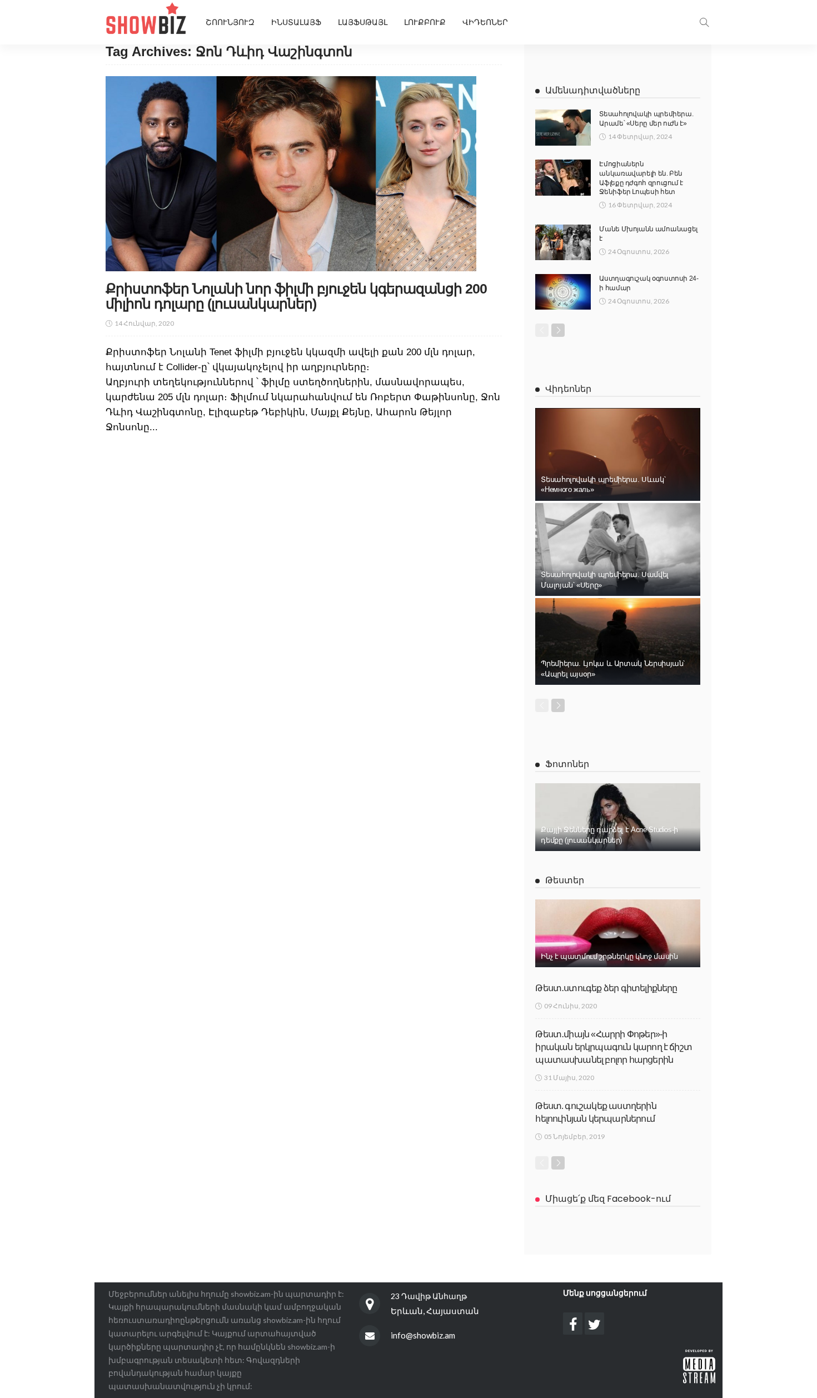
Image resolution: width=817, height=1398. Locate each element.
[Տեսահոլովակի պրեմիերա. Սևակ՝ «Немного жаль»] (617, 454)
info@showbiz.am (423, 1335)
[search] (704, 22)
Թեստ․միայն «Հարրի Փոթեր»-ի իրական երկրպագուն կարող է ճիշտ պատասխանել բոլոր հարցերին (613, 1047)
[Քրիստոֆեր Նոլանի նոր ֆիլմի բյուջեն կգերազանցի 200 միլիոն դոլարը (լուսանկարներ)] (291, 173)
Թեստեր (564, 880)
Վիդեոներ (485, 22)
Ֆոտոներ (567, 764)
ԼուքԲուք (425, 22)
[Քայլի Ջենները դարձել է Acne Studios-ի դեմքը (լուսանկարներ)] (617, 817)
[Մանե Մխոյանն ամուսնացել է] (563, 242)
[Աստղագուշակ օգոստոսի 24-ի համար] (563, 292)
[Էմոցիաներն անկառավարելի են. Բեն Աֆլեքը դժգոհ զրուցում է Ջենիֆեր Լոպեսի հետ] (563, 178)
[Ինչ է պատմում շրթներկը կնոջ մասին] (617, 933)
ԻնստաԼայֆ (296, 22)
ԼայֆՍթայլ (362, 22)
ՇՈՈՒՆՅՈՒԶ (230, 22)
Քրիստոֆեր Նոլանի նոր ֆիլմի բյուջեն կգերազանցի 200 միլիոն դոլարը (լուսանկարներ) (296, 296)
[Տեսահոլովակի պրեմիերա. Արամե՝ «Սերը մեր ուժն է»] (563, 128)
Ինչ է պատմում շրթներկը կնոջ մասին (609, 956)
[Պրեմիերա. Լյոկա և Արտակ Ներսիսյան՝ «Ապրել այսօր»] (617, 641)
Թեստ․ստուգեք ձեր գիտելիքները (606, 988)
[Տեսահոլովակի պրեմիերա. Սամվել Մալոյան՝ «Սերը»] (617, 549)
